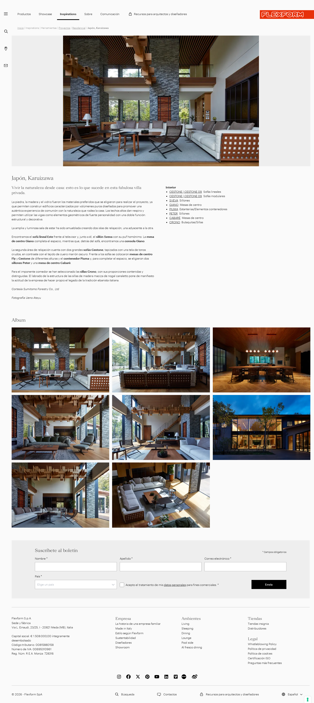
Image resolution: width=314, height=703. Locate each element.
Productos (24, 14)
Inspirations (68, 14)
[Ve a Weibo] (194, 677)
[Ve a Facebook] (128, 677)
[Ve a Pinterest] (147, 677)
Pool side (187, 642)
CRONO (174, 222)
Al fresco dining (192, 647)
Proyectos (64, 27)
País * (38, 576)
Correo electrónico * (217, 558)
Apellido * (126, 558)
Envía (269, 584)
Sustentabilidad (125, 637)
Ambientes (191, 618)
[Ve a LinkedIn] (165, 677)
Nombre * (41, 558)
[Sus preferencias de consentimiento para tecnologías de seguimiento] (307, 699)
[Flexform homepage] (287, 14)
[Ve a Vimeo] (175, 677)
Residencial (78, 27)
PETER (173, 213)
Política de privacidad (262, 648)
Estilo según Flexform (129, 633)
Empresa (123, 618)
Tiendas (255, 618)
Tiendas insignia (258, 623)
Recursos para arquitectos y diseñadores (160, 14)
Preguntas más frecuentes (265, 663)
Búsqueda (127, 694)
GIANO (173, 204)
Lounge (186, 637)
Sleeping (187, 628)
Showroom (122, 647)
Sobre (88, 14)
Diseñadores (123, 642)
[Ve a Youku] (184, 676)
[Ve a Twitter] (137, 677)
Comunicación (109, 14)
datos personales (175, 584)
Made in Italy (123, 628)
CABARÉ (174, 217)
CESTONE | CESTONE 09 (185, 191)
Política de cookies (260, 653)
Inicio (20, 27)
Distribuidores (257, 628)
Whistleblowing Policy (262, 644)
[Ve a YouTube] (156, 677)
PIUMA (173, 209)
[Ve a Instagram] (118, 677)
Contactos (170, 694)
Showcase (45, 14)
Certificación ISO (259, 658)
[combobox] (76, 584)
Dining (186, 633)
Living (185, 623)
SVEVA (173, 200)
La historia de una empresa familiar (138, 623)
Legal (253, 638)
